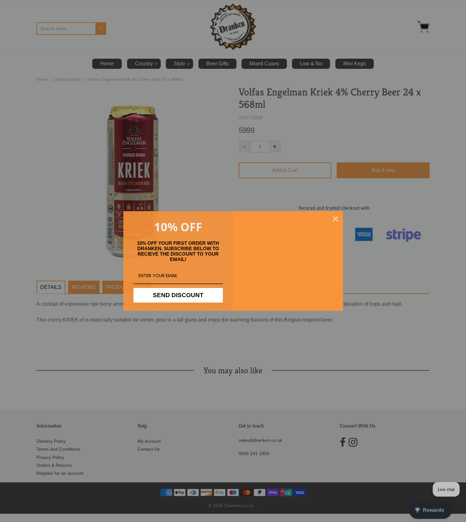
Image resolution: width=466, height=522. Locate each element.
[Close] (335, 218)
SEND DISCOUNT (178, 295)
